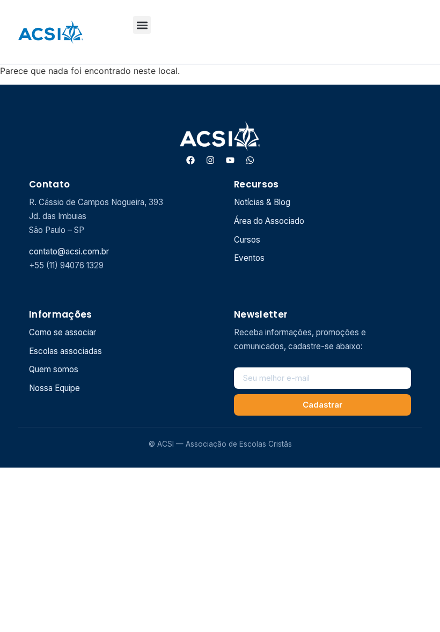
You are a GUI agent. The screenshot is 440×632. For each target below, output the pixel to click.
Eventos (249, 258)
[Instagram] (210, 160)
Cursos (247, 240)
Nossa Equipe (54, 388)
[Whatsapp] (250, 160)
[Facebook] (190, 160)
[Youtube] (230, 160)
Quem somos (53, 369)
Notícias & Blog (262, 202)
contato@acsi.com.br (69, 251)
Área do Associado (269, 221)
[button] (142, 25)
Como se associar (62, 332)
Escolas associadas (65, 351)
